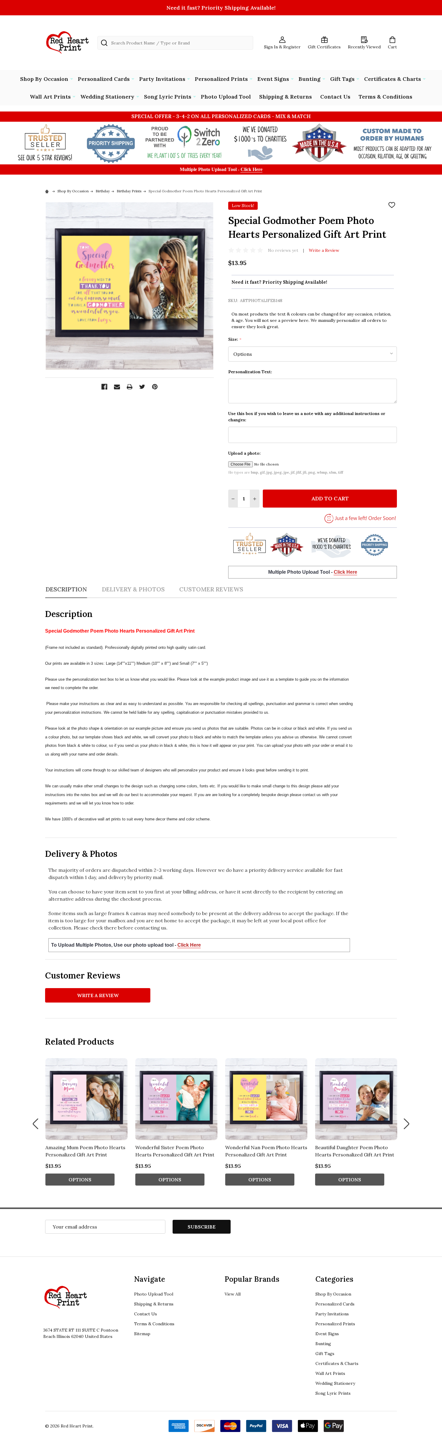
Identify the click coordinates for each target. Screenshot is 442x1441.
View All (233, 1294)
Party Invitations (162, 78)
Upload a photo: (244, 453)
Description (66, 589)
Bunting (310, 78)
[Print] (129, 386)
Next (407, 1124)
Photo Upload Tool (226, 96)
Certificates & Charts (392, 78)
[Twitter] (142, 386)
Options (80, 1180)
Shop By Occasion (44, 78)
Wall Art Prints (50, 96)
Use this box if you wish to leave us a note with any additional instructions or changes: (306, 417)
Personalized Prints (221, 78)
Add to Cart (330, 498)
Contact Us (335, 96)
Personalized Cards (104, 78)
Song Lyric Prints (167, 96)
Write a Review (324, 250)
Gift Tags (342, 78)
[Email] (117, 386)
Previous (35, 1124)
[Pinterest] (154, 386)
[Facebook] (104, 386)
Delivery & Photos (133, 589)
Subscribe (202, 1227)
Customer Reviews (211, 589)
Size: (235, 339)
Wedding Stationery (107, 96)
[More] (71, 78)
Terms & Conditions (385, 96)
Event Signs (273, 78)
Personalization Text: (250, 371)
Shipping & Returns (285, 96)
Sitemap (142, 1333)
